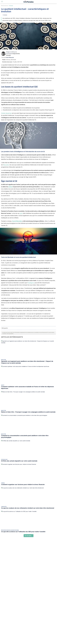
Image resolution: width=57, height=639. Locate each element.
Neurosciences (4, 5)
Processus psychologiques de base (10, 530)
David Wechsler (17, 221)
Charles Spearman (6, 113)
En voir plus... (28, 535)
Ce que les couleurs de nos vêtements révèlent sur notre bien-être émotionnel (27, 508)
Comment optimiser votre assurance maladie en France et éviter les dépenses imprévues (27, 387)
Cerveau (11, 5)
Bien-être (3, 359)
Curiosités (3, 506)
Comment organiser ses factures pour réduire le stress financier (23, 484)
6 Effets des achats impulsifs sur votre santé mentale (19, 461)
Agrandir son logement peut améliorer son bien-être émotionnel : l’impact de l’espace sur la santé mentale (27, 362)
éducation (6, 165)
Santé (2, 385)
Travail (3, 483)
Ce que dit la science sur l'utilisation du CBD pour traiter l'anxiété (23, 531)
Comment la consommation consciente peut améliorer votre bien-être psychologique (24, 436)
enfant (10, 186)
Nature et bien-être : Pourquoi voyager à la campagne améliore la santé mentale (28, 412)
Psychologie (4, 459)
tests (21, 213)
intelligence (31, 282)
